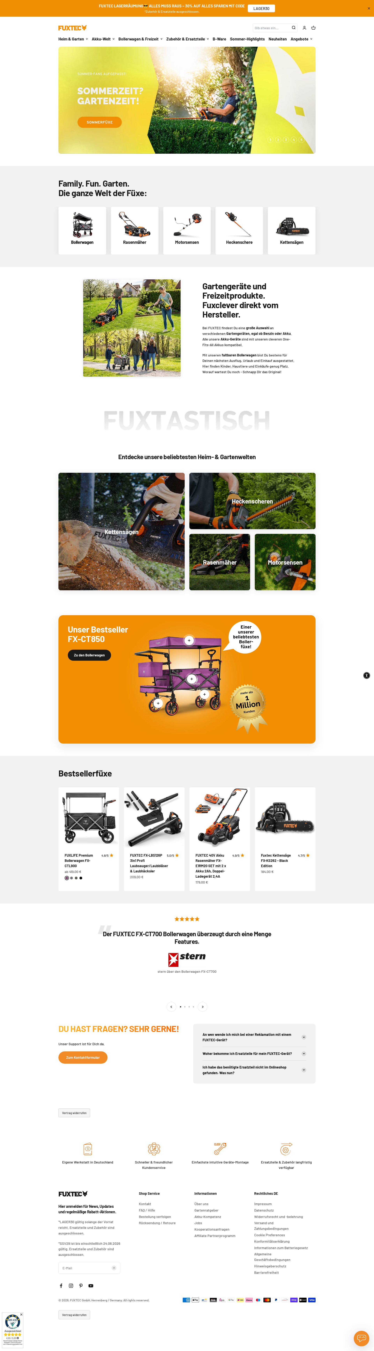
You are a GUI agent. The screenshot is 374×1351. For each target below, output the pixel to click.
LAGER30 (261, 8)
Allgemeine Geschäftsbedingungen (272, 1257)
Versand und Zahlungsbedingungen (271, 1226)
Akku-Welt (101, 38)
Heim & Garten (71, 38)
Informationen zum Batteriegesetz (281, 1248)
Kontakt (145, 1204)
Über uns (201, 1204)
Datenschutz (264, 1210)
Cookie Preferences (269, 1235)
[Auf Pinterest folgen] (81, 1285)
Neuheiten (278, 38)
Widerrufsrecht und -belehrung (278, 1216)
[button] (366, 675)
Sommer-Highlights (247, 38)
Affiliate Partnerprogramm (215, 1235)
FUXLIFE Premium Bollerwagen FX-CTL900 (79, 860)
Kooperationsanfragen (211, 1229)
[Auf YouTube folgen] (91, 1285)
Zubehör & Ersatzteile (185, 38)
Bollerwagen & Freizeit (138, 38)
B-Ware (219, 38)
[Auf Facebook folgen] (61, 1285)
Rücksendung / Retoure (157, 1223)
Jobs (198, 1223)
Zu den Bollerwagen (89, 655)
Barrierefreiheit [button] (266, 1272)
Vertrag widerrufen (74, 1113)
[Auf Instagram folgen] (71, 1285)
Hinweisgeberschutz (270, 1266)
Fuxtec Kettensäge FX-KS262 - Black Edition (276, 860)
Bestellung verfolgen (155, 1216)
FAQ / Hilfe (147, 1210)
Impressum (263, 1204)
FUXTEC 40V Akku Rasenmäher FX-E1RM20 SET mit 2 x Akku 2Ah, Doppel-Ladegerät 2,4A (211, 865)
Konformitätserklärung (272, 1241)
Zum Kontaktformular (83, 1057)
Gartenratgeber (206, 1210)
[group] (187, 100)
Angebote (299, 38)
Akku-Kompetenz (207, 1216)
